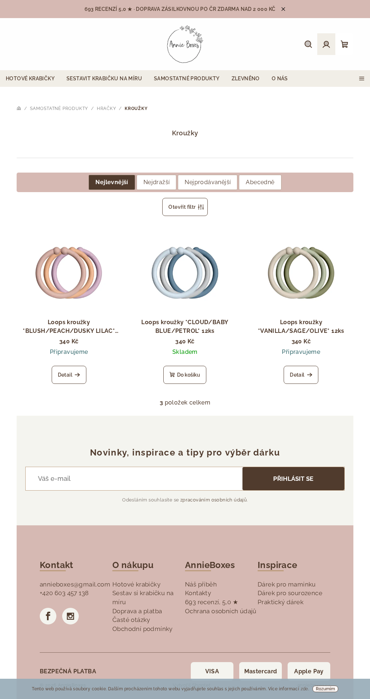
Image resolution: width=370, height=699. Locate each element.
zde (304, 688)
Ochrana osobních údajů (221, 611)
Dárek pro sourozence (290, 593)
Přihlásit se (293, 478)
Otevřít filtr (181, 207)
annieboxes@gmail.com (75, 584)
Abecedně (260, 182)
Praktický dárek (281, 602)
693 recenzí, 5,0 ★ (211, 602)
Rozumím (325, 688)
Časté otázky (131, 619)
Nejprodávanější (208, 182)
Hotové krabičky (136, 584)
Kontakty (198, 593)
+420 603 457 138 (64, 593)
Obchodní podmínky (142, 628)
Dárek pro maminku (287, 584)
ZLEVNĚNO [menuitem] (246, 78)
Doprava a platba (137, 611)
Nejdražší (156, 182)
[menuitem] (30, 78)
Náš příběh (201, 584)
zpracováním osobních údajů (213, 500)
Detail (65, 375)
